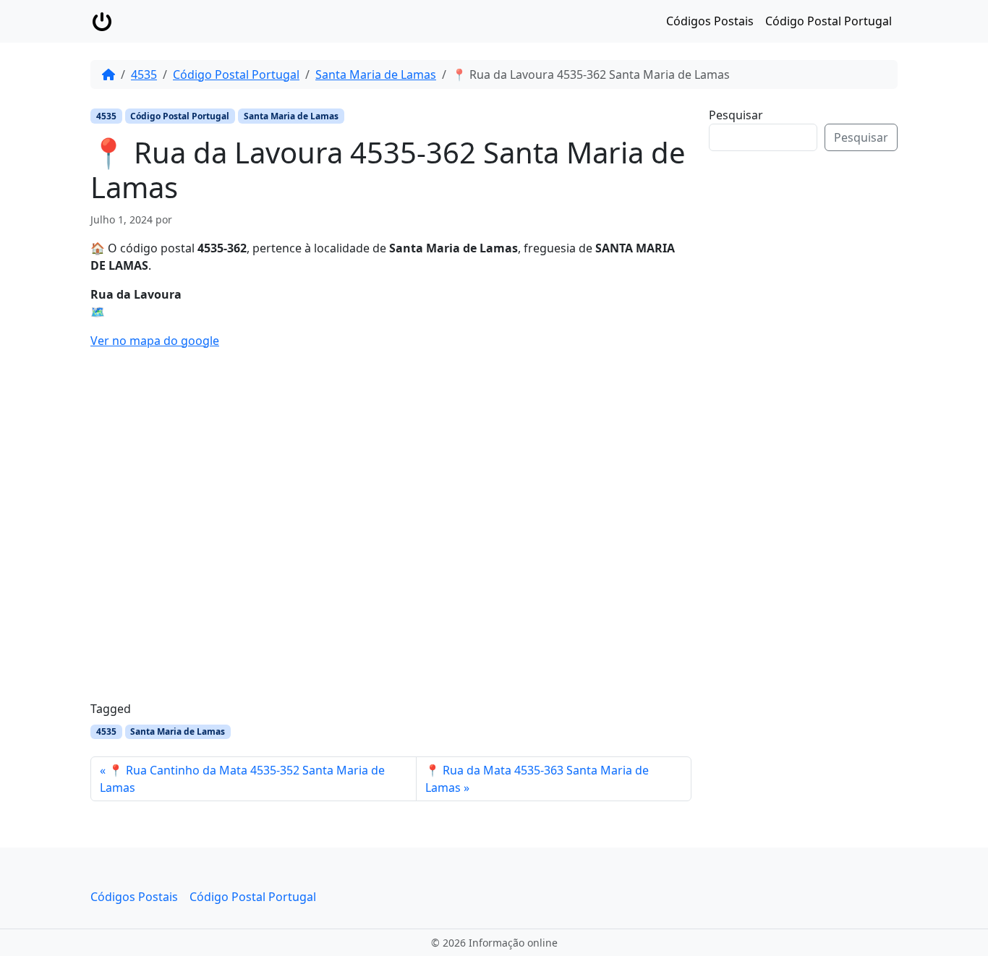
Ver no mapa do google (154, 341)
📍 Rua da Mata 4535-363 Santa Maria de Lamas (537, 778)
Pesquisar (736, 115)
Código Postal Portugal (828, 21)
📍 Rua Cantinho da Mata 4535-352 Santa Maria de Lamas (242, 778)
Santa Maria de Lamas (375, 74)
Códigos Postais (710, 21)
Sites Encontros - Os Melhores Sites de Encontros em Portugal (814, 385)
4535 (144, 74)
